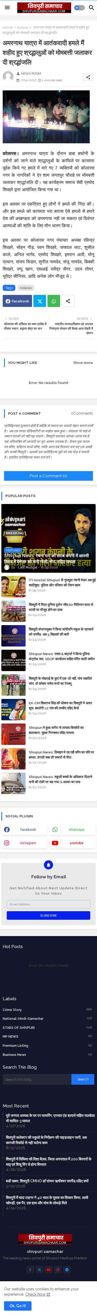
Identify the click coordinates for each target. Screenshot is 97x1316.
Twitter (39, 301)
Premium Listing (47, 1046)
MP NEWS (47, 1036)
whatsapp (77, 830)
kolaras (23, 27)
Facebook (20, 301)
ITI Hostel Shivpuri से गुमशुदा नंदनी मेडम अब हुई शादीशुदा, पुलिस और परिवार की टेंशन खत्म (62, 582)
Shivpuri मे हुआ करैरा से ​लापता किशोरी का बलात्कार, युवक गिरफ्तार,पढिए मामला (56, 730)
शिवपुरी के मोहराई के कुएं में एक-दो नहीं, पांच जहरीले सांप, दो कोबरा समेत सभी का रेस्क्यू (60, 680)
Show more (83, 363)
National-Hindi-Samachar (47, 1019)
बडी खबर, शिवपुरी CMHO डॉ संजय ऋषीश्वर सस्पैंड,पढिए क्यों (47, 1181)
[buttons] (30, 1269)
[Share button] (67, 301)
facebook (28, 830)
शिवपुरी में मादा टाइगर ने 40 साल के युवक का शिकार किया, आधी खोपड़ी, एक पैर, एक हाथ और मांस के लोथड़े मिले (47, 1200)
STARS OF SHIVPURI (47, 1028)
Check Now (35, 1294)
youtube (77, 843)
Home (7, 27)
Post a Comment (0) (48, 476)
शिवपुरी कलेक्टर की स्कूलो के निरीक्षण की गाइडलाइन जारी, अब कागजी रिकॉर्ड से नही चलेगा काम (46, 1140)
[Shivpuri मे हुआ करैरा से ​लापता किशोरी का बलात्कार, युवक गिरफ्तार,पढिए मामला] (13, 734)
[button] (79, 7)
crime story (47, 1010)
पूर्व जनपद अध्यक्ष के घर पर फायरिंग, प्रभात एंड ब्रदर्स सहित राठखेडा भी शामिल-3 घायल (50, 1118)
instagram (28, 843)
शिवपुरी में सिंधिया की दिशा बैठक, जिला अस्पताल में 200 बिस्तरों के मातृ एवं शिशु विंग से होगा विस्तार (48, 1162)
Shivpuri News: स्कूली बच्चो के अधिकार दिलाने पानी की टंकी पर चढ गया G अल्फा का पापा (60, 779)
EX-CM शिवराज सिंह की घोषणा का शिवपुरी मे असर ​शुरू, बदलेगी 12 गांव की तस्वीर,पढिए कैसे (61, 705)
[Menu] (7, 7)
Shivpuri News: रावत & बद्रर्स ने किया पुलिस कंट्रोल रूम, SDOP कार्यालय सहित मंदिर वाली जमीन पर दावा (62, 658)
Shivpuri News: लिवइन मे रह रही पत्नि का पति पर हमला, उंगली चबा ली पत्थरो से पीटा (61, 754)
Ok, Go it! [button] (17, 1306)
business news (47, 1055)
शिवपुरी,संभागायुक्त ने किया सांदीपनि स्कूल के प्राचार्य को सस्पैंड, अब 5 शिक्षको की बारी (61, 631)
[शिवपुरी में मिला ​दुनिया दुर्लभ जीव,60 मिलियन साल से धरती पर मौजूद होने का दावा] (13, 611)
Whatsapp (53, 301)
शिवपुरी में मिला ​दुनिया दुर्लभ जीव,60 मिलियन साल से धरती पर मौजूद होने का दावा (61, 607)
